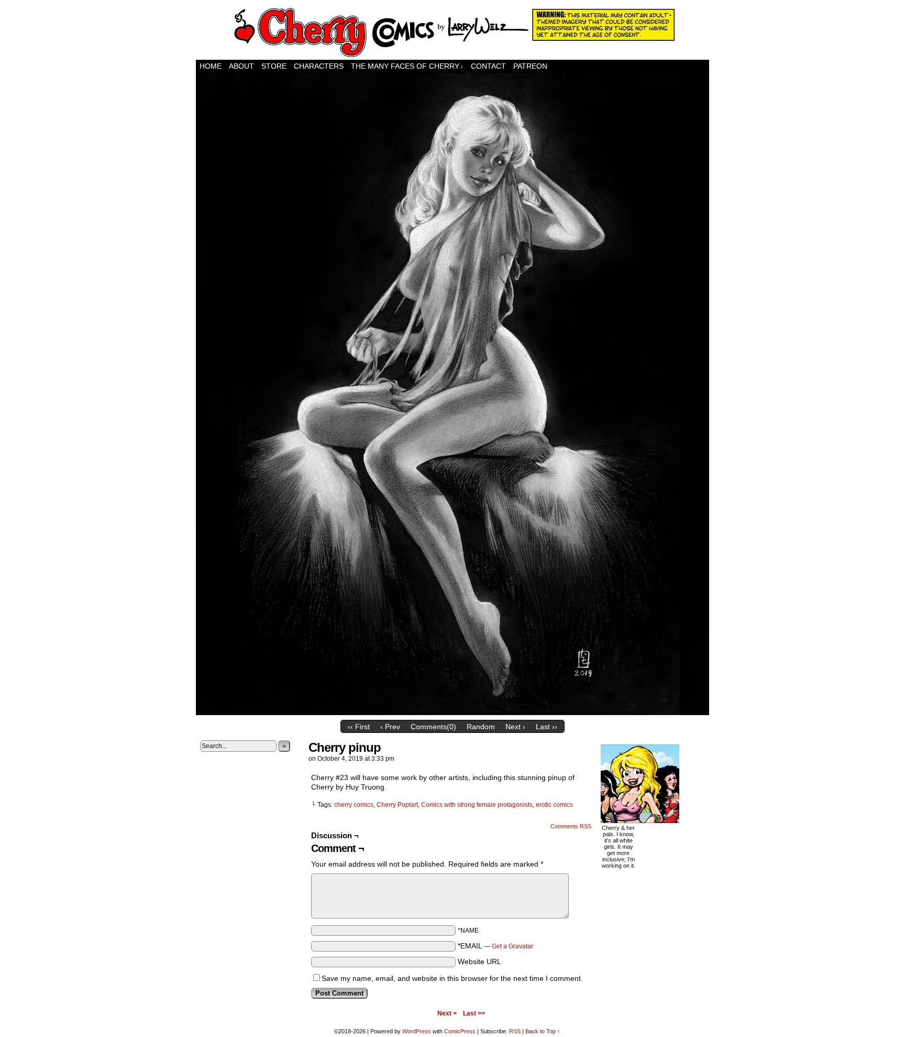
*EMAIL (495, 946)
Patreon (530, 66)
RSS (515, 1031)
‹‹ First (359, 726)
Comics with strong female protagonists (477, 804)
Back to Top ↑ (542, 1031)
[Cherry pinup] (452, 712)
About (241, 66)
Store (273, 66)
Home (211, 66)
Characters (319, 66)
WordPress (416, 1031)
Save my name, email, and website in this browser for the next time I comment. (452, 978)
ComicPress (460, 1031)
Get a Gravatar (512, 946)
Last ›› (546, 726)
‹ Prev (390, 726)
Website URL (479, 961)
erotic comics (554, 804)
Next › (515, 726)
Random (481, 726)
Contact (488, 66)
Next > (447, 1013)
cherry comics (353, 804)
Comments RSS (570, 826)
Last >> (474, 1013)
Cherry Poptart (397, 804)
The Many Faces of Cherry (407, 66)
